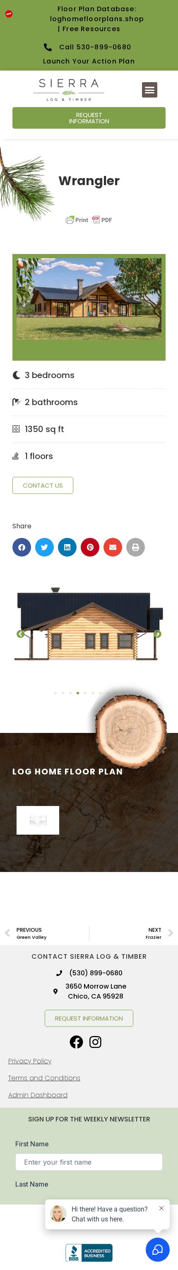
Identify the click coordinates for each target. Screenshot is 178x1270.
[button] (150, 90)
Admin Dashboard (37, 1095)
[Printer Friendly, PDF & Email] (89, 224)
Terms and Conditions (44, 1078)
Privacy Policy (29, 1061)
